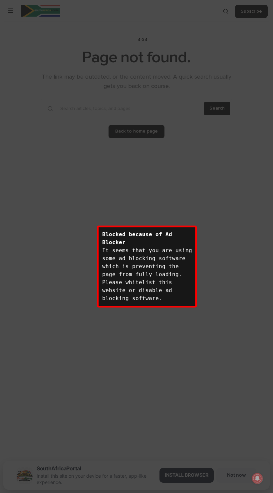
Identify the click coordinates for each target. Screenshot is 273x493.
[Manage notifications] (257, 478)
